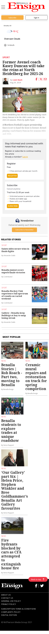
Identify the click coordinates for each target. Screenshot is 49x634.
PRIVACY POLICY (8, 604)
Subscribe (12, 17)
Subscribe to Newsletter (24, 230)
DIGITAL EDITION (9, 615)
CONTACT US (7, 598)
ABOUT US (6, 595)
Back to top (36, 579)
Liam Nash (17, 80)
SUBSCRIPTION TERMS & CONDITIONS (18, 609)
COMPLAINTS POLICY (10, 612)
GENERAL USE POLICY (11, 601)
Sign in (36, 17)
